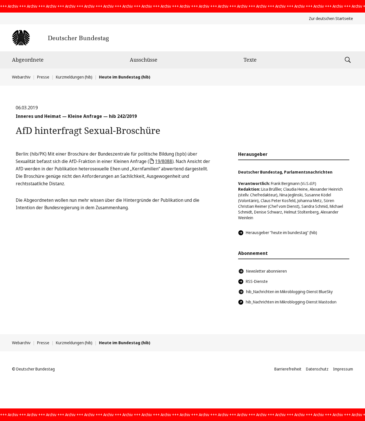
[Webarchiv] (60, 38)
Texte (250, 59)
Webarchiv (21, 77)
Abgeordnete (28, 59)
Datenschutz (317, 369)
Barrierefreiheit (287, 369)
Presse (43, 77)
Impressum (343, 369)
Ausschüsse (143, 59)
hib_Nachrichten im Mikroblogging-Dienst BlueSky (289, 291)
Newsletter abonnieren (266, 271)
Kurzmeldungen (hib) (74, 77)
